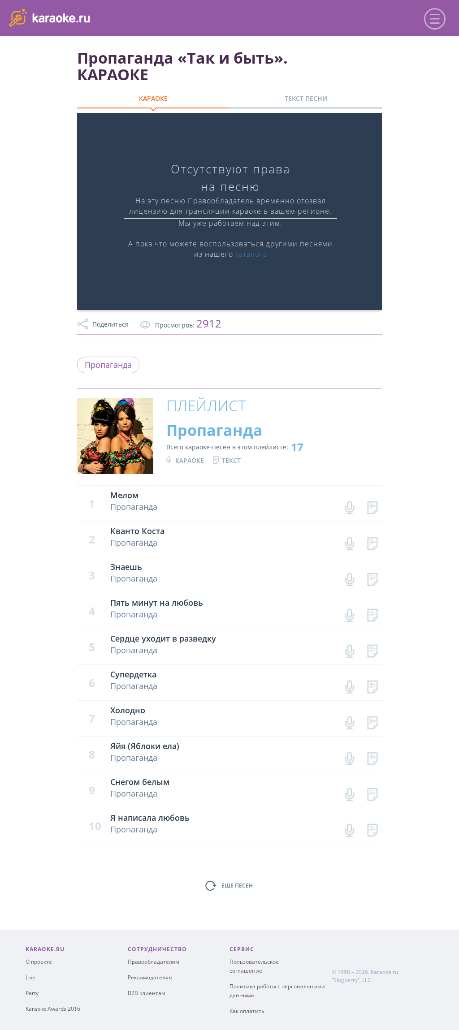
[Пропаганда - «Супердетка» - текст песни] (372, 684)
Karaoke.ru (384, 972)
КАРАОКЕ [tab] (153, 98)
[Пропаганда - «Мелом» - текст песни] (372, 505)
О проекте (39, 961)
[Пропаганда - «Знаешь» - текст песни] (372, 577)
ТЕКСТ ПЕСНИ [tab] (306, 98)
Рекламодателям (150, 977)
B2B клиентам (146, 993)
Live (30, 977)
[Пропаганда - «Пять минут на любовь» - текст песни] (372, 613)
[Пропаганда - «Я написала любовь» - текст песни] (372, 828)
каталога (251, 254)
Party (32, 993)
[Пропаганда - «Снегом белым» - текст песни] (372, 792)
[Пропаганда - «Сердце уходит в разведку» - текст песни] (372, 649)
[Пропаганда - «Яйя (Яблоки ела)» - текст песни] (372, 756)
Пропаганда (108, 364)
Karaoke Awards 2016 (53, 1009)
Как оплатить (247, 1011)
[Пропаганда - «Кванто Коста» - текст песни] (372, 541)
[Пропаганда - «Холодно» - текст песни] (372, 720)
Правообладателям (153, 961)
